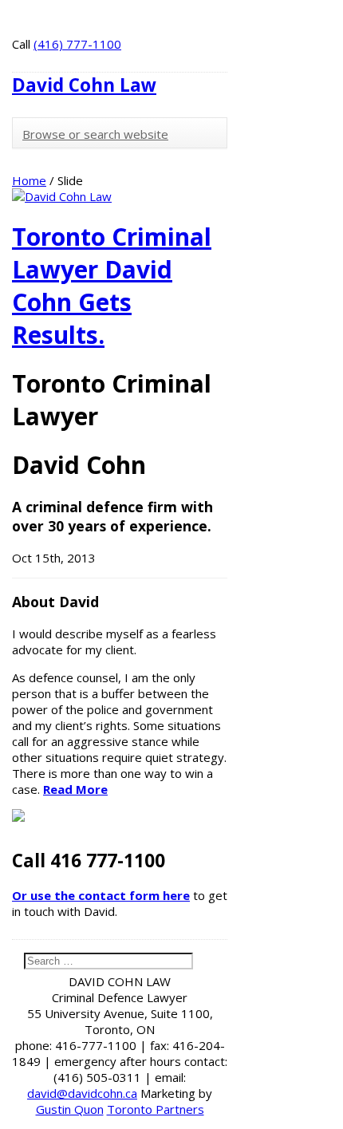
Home (29, 180)
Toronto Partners (155, 1109)
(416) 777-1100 (77, 44)
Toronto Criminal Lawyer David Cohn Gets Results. (111, 285)
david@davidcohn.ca (82, 1093)
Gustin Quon (70, 1109)
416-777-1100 (95, 1045)
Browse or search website (95, 134)
